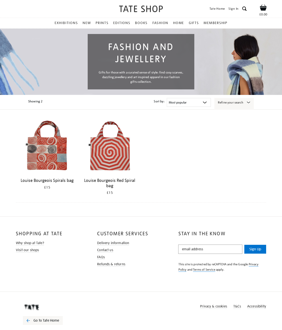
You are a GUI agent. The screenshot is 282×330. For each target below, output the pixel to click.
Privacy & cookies (213, 306)
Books (141, 23)
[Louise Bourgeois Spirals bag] (47, 146)
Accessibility (256, 306)
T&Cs (237, 306)
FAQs (101, 257)
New (87, 23)
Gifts (194, 23)
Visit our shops (27, 250)
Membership (215, 23)
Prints (102, 23)
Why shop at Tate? (30, 243)
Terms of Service (204, 270)
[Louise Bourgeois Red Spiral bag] (110, 146)
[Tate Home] (50, 307)
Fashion (160, 23)
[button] (244, 9)
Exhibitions (66, 23)
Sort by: (159, 101)
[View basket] (263, 8)
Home (178, 23)
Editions (121, 23)
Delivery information (113, 243)
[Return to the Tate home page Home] (141, 10)
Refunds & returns (111, 264)
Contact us (105, 250)
